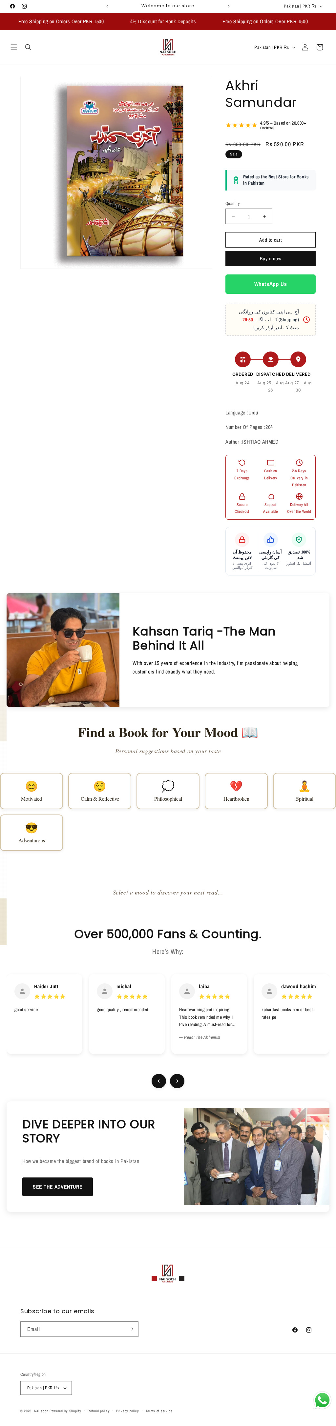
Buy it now (271, 258)
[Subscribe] (131, 1329)
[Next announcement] (228, 6)
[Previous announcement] (107, 6)
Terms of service (159, 1411)
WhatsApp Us (270, 284)
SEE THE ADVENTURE (57, 1186)
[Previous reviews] (159, 1081)
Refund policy (99, 1411)
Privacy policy (127, 1411)
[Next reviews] (177, 1081)
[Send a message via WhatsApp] (322, 1400)
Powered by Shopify (65, 1411)
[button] (14, 47)
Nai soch (41, 1411)
